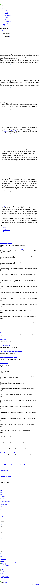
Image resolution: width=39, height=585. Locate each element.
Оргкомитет (6, 13)
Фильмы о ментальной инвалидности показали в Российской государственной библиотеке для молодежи (14, 314)
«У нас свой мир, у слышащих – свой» (5, 476)
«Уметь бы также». (3, 339)
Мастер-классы (7, 16)
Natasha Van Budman (36, 584)
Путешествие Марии (13, 130)
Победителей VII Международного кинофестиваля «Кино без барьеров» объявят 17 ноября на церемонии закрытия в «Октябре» (18, 464)
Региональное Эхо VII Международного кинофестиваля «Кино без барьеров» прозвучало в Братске (14, 326)
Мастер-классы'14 (5, 231)
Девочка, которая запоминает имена (5, 440)
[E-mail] (3, 30)
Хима (38, 583)
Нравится (9, 36)
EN (2, 1)
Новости (3, 8)
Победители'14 (5, 227)
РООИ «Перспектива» (34, 54)
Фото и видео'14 (5, 232)
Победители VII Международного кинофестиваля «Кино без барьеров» (10, 452)
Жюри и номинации (7, 19)
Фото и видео (6, 17)
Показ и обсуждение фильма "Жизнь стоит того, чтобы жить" (8, 357)
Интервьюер (5, 206)
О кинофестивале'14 (4, 226)
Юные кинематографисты (4, 446)
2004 (4, 25)
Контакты (3, 9)
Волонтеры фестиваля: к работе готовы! (6, 243)
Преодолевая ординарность (4, 470)
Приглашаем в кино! (3, 332)
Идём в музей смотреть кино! (4, 363)
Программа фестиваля (8, 15)
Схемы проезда (5, 10)
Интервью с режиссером (3, 458)
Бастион (3, 182)
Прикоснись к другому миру (4, 434)
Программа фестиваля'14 (6, 230)
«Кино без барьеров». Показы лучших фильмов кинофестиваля (9, 428)
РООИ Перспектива (5, 582)
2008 (4, 24)
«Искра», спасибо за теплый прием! (5, 345)
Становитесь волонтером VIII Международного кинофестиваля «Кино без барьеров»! (12, 249)
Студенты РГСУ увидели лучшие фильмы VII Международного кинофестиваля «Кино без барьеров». (14, 320)
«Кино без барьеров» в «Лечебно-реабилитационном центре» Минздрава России (11, 351)
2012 (4, 18)
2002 (4, 26)
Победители (6, 12)
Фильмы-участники (7, 14)
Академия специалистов (5, 131)
